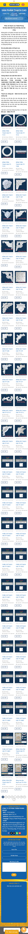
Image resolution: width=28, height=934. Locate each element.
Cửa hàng (14, 13)
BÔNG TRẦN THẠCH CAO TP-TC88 (20, 164)
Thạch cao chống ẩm (18, 100)
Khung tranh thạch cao (16, 56)
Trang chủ (6, 13)
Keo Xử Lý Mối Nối (15, 58)
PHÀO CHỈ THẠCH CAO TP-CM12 (21, 565)
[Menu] (4, 4)
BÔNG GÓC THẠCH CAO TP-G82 (7, 319)
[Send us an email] (14, 833)
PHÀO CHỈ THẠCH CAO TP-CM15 (21, 534)
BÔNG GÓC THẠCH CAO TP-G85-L (7, 257)
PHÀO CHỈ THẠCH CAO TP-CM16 (7, 534)
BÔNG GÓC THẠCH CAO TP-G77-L (21, 411)
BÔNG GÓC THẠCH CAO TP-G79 (21, 350)
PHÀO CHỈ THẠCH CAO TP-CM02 (21, 719)
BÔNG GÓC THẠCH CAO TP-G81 (21, 319)
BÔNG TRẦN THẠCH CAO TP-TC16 (20, 133)
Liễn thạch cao (5, 56)
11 (24, 797)
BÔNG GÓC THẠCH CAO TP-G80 (7, 350)
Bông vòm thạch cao (21, 54)
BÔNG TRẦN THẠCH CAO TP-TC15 (6, 164)
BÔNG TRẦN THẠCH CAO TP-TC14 (6, 133)
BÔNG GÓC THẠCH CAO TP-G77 (21, 380)
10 (21, 797)
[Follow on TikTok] (11, 833)
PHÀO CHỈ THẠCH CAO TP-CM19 (21, 473)
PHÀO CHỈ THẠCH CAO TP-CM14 (7, 565)
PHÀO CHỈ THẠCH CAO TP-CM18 (7, 504)
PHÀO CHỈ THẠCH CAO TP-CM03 (7, 719)
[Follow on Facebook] (8, 833)
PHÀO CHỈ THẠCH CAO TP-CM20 (7, 473)
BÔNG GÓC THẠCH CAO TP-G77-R (7, 411)
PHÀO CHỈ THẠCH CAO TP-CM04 (21, 688)
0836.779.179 (11, 112)
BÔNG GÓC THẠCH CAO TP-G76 (21, 442)
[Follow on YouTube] (20, 833)
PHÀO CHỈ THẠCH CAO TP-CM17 (21, 504)
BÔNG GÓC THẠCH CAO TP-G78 (7, 380)
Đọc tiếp (4, 141)
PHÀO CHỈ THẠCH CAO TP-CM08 (21, 627)
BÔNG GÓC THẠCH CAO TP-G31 (7, 442)
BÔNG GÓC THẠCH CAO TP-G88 (7, 196)
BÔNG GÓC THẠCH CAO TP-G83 (21, 288)
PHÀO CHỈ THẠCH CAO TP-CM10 (21, 596)
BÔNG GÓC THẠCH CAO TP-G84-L (7, 288)
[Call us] (17, 833)
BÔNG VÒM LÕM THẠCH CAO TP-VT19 (7, 782)
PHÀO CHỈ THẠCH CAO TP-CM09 (7, 627)
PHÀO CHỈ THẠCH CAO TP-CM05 (7, 688)
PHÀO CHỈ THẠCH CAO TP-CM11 (7, 596)
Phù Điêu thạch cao (12, 52)
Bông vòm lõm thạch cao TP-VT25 (21, 781)
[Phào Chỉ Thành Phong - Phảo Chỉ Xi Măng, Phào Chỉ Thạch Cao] (14, 1)
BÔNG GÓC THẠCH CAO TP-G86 (7, 227)
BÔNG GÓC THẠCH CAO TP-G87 (21, 196)
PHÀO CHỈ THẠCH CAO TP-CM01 (7, 750)
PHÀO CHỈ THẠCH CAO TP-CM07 (7, 658)
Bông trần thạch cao (9, 54)
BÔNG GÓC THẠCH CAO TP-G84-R (21, 257)
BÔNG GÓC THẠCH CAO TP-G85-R (21, 227)
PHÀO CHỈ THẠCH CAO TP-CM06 (21, 658)
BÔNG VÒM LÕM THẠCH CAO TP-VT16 (20, 751)
